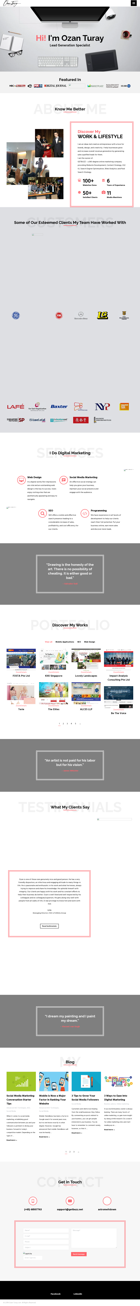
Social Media (11, 1111)
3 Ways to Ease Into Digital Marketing (115, 1098)
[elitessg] (53, 693)
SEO (79, 642)
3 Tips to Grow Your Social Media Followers (85, 1098)
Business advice (110, 1104)
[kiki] (53, 660)
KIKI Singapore (53, 676)
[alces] (86, 693)
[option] (49, 898)
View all (48, 642)
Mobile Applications (65, 642)
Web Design (89, 642)
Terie (21, 709)
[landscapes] (86, 660)
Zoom (18, 672)
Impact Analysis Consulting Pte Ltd (119, 678)
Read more (11, 1140)
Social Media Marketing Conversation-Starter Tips (20, 1100)
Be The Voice (118, 713)
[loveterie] (21, 693)
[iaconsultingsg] (118, 660)
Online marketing (123, 1104)
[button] (16, 895)
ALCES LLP (86, 709)
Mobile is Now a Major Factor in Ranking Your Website (52, 1100)
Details (24, 672)
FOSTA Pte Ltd (21, 676)
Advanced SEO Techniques (16, 1108)
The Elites (53, 709)
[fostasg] (21, 660)
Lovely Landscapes (86, 676)
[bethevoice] (118, 697)
